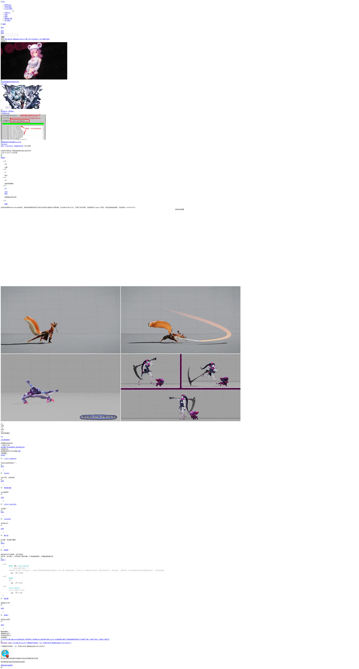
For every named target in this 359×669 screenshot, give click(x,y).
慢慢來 (6, 550)
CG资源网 (34, 639)
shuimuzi (6, 473)
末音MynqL (6, 113)
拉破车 (3, 157)
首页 (7, 5)
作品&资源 (8, 7)
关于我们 (7, 20)
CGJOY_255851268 (23, 566)
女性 (23, 447)
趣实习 (78, 639)
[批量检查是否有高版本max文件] (23, 139)
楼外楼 (6, 598)
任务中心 (7, 12)
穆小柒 (6, 535)
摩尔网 (46, 639)
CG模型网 (27, 639)
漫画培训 (21, 639)
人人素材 (100, 639)
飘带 (44, 39)
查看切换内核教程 (7, 665)
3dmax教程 (40, 639)
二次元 (40, 39)
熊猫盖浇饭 (7, 488)
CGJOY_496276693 (10, 504)
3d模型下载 (65, 639)
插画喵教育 (72, 639)
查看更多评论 (5, 633)
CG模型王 (106, 639)
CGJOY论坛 (9, 146)
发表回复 (3, 453)
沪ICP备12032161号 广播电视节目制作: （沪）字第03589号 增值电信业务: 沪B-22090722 (41, 643)
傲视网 (59, 639)
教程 (48, 39)
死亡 (14, 447)
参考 (5, 39)
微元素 (11, 639)
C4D (55, 639)
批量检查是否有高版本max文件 (11, 142)
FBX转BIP (34, 39)
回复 (2, 466)
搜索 (4, 24)
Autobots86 (7, 519)
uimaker (15, 639)
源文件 (10, 39)
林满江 (6, 615)
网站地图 (4, 643)
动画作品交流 (18, 146)
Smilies (3, 455)
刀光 (29, 39)
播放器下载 (8, 18)
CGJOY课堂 (8, 9)
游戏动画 (16, 39)
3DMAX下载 (23, 39)
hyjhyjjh (4, 144)
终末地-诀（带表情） (8, 111)
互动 (8, 447)
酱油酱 (11, 578)
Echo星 (4, 84)
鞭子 (5, 447)
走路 (11, 447)
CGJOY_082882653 (10, 458)
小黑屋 (9, 643)
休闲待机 (19, 447)
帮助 (5, 16)
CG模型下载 (93, 639)
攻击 (2, 447)
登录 (2, 31)
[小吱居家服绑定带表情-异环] (34, 79)
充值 (5, 14)
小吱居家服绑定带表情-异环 (10, 82)
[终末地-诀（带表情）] (22, 108)
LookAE (51, 639)
